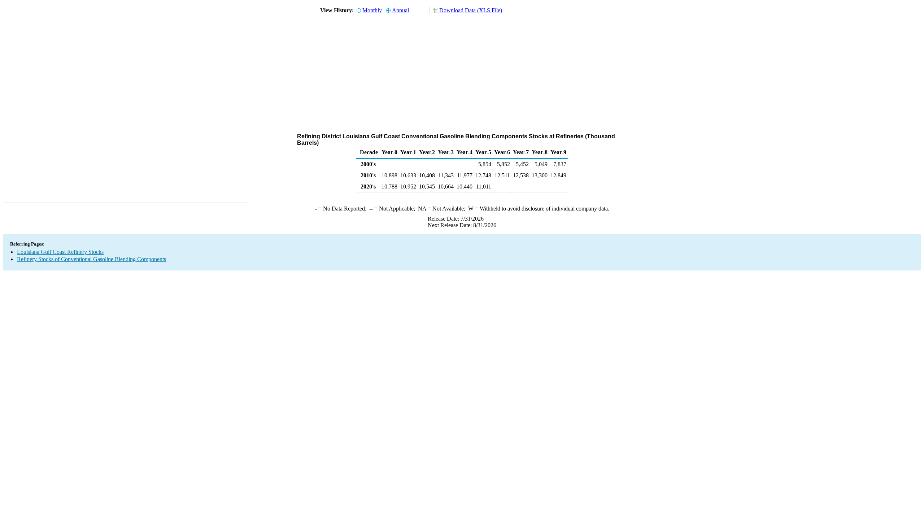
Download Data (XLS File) (470, 10)
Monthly (372, 10)
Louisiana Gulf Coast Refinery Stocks (60, 252)
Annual (400, 10)
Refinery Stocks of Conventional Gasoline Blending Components (91, 259)
